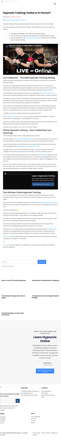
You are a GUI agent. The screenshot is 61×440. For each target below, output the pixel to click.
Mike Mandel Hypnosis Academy (48, 202)
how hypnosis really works (47, 93)
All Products (45, 393)
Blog (43, 397)
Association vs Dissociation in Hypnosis (46, 276)
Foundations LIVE (52, 229)
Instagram (3, 419)
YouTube (2, 421)
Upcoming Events (46, 391)
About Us (33, 418)
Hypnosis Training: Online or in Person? (27, 12)
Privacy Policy (36, 433)
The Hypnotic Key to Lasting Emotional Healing (46, 292)
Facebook (3, 417)
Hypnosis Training (15, 17)
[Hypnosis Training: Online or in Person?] (30, 20)
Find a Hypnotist (35, 416)
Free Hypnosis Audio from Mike (29, 395)
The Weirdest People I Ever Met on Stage (15, 292)
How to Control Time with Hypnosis (15, 276)
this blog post (43, 155)
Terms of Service (45, 433)
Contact (33, 420)
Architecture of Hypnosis (13, 116)
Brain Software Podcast (48, 395)
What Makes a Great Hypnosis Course (28, 146)
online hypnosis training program (32, 38)
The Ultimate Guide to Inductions (30, 391)
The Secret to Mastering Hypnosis (24, 139)
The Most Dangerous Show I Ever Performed (15, 309)
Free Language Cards (27, 393)
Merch (33, 422)
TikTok (1, 423)
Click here (6, 236)
